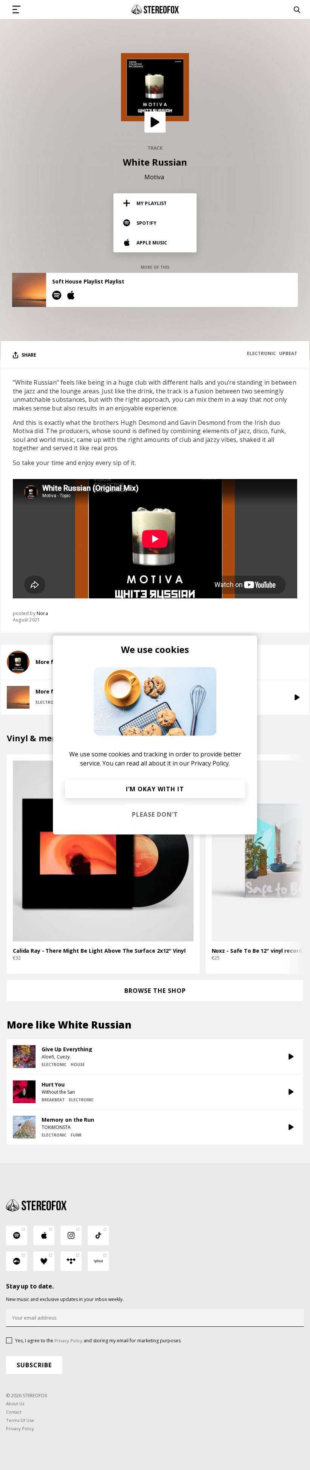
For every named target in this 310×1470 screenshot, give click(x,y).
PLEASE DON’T (155, 814)
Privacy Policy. (210, 763)
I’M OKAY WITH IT (155, 789)
